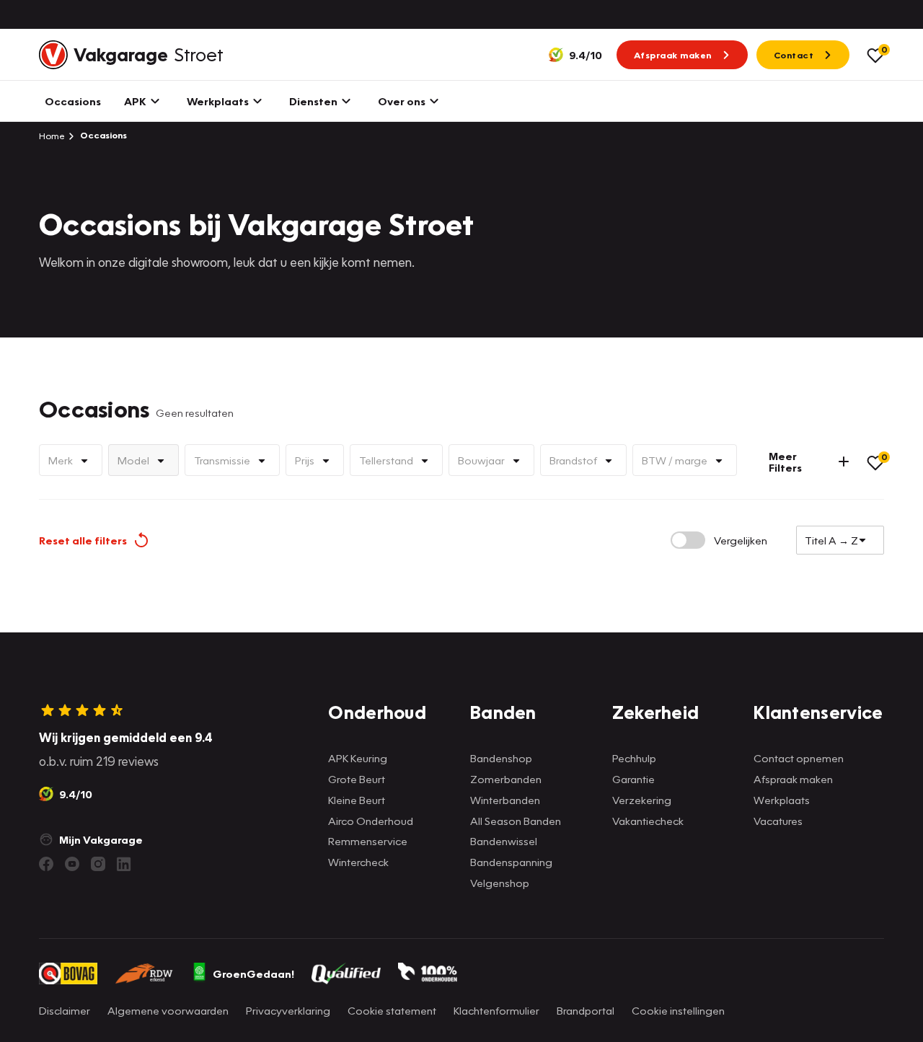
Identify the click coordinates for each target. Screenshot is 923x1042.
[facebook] (46, 864)
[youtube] (72, 864)
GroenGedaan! (253, 973)
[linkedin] (124, 864)
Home (52, 135)
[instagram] (98, 864)
